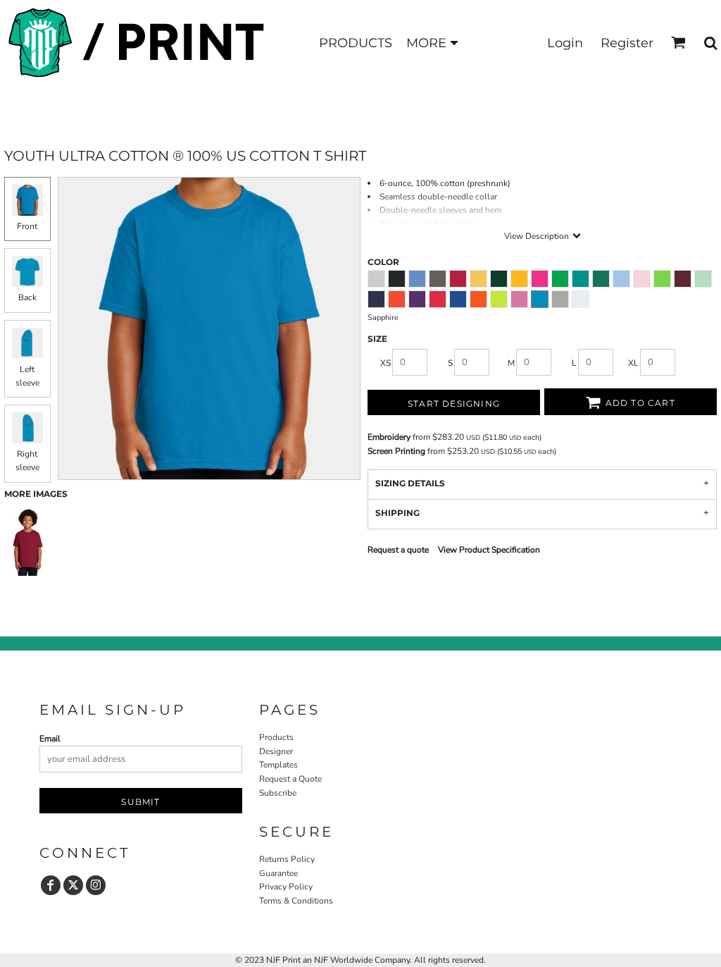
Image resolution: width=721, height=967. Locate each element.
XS (385, 363)
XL (633, 363)
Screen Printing (396, 451)
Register (627, 43)
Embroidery (389, 437)
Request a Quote (290, 778)
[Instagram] (96, 885)
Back (27, 297)
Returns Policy (287, 859)
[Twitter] (73, 885)
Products (276, 737)
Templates (278, 764)
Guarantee (278, 873)
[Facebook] (51, 885)
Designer (276, 751)
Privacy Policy (286, 886)
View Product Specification (489, 549)
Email (50, 738)
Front (27, 226)
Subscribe (277, 793)
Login (565, 43)
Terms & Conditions (296, 900)
